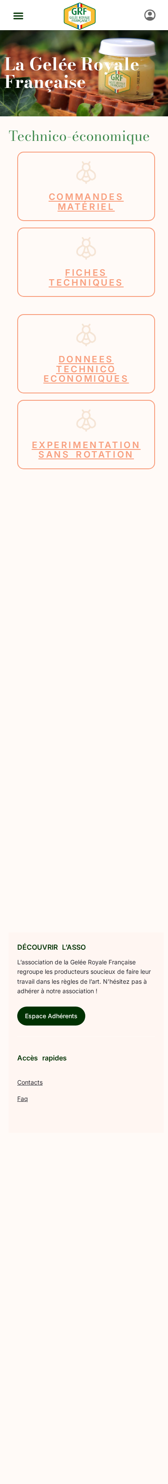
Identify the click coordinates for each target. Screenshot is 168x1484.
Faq (22, 1098)
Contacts (30, 1082)
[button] (18, 16)
